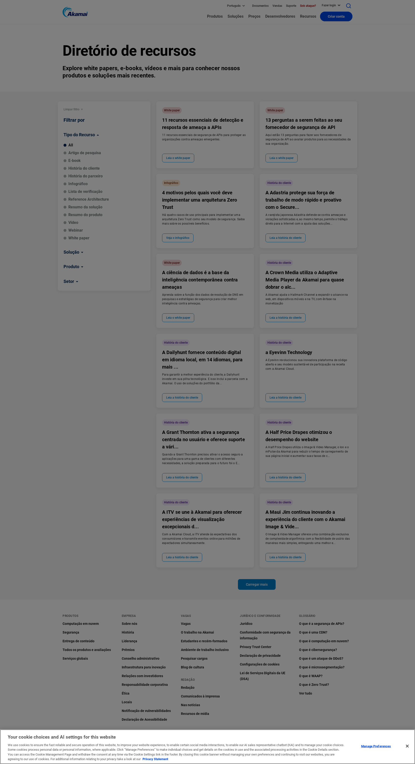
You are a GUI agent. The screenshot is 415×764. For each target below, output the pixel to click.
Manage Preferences (376, 746)
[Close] (407, 746)
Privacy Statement (155, 759)
